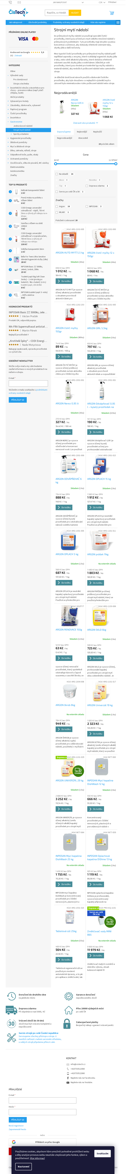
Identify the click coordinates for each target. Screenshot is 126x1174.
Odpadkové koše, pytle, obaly (24, 154)
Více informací (37, 1158)
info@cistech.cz (78, 1064)
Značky (13, 175)
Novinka (94, 180)
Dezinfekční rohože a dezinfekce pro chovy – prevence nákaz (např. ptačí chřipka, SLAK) (27, 90)
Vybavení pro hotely (19, 101)
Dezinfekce (15, 117)
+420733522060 (78, 1068)
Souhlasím (102, 1153)
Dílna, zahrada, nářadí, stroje (23, 150)
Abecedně (83, 138)
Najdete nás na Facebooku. (83, 1078)
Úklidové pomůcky (18, 142)
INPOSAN (95, 206)
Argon (64, 206)
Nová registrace (16, 1125)
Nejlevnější (82, 131)
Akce (63, 180)
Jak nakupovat (60, 2)
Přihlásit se (17, 400)
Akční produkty (17, 97)
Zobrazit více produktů (84, 123)
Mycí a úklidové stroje (20, 146)
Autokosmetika (17, 171)
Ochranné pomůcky (19, 158)
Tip (62, 185)
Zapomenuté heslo (17, 1129)
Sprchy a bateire (21, 134)
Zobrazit (18, 56)
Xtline (12, 71)
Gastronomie (16, 121)
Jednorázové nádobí (22, 126)
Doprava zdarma (98, 185)
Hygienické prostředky (20, 138)
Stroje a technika (21, 83)
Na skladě (66, 174)
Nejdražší (97, 131)
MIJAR (64, 212)
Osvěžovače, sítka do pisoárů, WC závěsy (29, 163)
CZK (101, 2)
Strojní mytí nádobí (22, 130)
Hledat (75, 12)
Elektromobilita (17, 167)
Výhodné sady (16, 75)
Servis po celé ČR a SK (71, 191)
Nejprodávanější (64, 138)
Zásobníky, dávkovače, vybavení (25, 105)
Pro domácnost (20, 79)
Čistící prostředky (18, 113)
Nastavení (23, 1166)
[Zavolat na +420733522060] (13, 2)
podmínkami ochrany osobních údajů (28, 391)
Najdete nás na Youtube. (82, 1082)
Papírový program (18, 109)
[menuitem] (15, 22)
